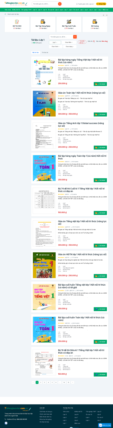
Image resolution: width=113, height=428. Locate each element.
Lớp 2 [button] (95, 9)
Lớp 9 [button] (57, 9)
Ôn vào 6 (100, 417)
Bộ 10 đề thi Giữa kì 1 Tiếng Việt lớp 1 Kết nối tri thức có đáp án (81, 351)
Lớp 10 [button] (45, 9)
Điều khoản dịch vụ (45, 416)
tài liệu (36, 52)
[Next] (72, 382)
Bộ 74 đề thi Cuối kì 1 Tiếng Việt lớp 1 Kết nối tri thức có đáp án (81, 190)
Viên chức (66, 411)
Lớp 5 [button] (81, 9)
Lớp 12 (99, 411)
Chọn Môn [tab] (68, 42)
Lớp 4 (76, 420)
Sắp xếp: (102, 41)
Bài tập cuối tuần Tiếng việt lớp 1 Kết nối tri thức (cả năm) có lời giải (82, 286)
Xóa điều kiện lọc (81, 41)
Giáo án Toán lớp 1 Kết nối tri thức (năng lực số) (81, 92)
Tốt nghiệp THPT (91, 411)
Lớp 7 (76, 417)
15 (68, 382)
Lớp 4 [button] (86, 9)
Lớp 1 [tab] (54, 42)
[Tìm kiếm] (60, 4)
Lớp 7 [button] (66, 9)
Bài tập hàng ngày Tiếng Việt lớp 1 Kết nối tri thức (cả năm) (80, 61)
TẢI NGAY (102, 84)
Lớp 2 (99, 420)
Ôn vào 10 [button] (51, 9)
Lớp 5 (64, 420)
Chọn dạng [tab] (69, 46)
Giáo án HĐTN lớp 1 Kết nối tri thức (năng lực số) (82, 254)
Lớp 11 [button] (40, 9)
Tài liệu (45, 52)
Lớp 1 (64, 423)
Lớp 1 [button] (100, 9)
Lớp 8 (64, 417)
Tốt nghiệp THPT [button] (26, 9)
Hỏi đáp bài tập (44, 422)
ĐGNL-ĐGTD (78, 411)
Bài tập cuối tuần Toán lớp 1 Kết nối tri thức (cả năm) (81, 318)
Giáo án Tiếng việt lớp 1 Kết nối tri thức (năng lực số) (82, 222)
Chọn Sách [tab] (55, 46)
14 (64, 382)
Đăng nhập (102, 4)
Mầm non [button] (105, 9)
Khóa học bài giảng (45, 419)
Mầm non (77, 423)
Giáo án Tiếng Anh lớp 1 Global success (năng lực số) (81, 124)
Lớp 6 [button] (70, 9)
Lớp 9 (99, 414)
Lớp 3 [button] (91, 9)
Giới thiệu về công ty (46, 411)
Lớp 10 (76, 414)
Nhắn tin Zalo (106, 425)
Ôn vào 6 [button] (76, 9)
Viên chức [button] (8, 9)
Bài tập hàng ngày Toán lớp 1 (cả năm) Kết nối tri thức (82, 157)
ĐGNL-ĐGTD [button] (16, 9)
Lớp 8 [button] (61, 9)
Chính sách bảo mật (46, 414)
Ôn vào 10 (89, 414)
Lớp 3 (87, 420)
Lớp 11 (65, 414)
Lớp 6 (87, 417)
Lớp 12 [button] (35, 9)
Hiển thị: (91, 41)
